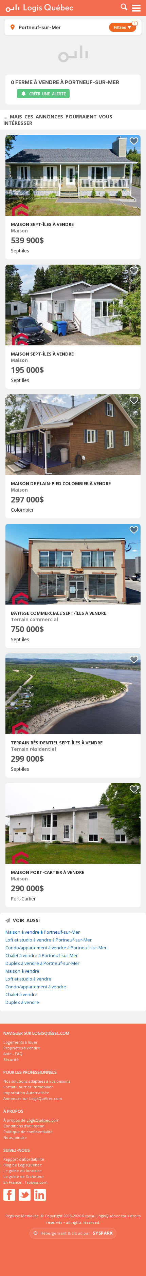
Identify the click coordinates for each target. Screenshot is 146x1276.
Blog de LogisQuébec (22, 1164)
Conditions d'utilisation (23, 1125)
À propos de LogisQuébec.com (31, 1120)
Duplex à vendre (22, 1002)
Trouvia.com (36, 1182)
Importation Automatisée (26, 1092)
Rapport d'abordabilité (23, 1159)
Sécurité (11, 1059)
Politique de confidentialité (28, 1131)
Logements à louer (20, 1042)
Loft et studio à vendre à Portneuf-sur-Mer (48, 940)
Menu (136, 8)
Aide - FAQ (12, 1053)
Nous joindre (15, 1137)
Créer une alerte (47, 94)
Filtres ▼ (124, 26)
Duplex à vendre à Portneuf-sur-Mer (42, 963)
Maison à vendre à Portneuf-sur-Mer (42, 932)
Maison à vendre (22, 971)
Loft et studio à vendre (28, 979)
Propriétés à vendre (21, 1047)
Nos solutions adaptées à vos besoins (36, 1081)
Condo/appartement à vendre (35, 987)
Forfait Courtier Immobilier (28, 1086)
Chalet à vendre (21, 994)
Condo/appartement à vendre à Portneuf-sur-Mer (56, 948)
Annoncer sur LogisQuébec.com (32, 1098)
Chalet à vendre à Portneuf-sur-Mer (41, 955)
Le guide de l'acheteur (23, 1176)
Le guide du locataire (22, 1170)
